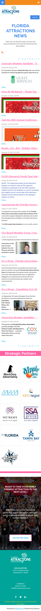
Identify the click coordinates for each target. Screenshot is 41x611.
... (34, 59)
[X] (20, 597)
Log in (35, 17)
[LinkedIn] (25, 597)
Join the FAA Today (20, 538)
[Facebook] (16, 597)
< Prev (20, 59)
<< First (19, 59)
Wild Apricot (19, 608)
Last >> (39, 59)
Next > (37, 59)
